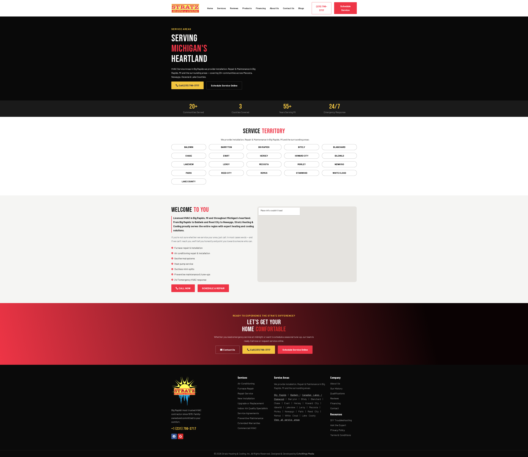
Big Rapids (280, 395)
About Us (274, 8)
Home (210, 8)
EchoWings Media (305, 453)
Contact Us (288, 8)
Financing (261, 8)
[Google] (180, 436)
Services (221, 8)
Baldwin (294, 395)
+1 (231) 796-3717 (183, 428)
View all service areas (287, 419)
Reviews (234, 8)
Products (247, 8)
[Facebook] (174, 436)
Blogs (301, 8)
